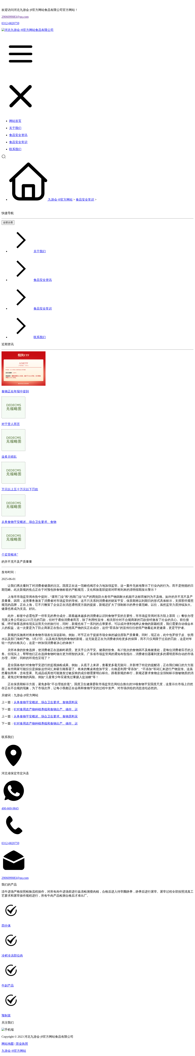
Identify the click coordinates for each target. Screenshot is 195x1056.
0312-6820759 (10, 23)
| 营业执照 (21, 1043)
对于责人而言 (11, 424)
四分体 (6, 925)
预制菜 (6, 1015)
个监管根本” (10, 554)
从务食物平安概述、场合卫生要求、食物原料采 (46, 702)
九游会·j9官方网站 (60, 199)
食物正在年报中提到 (15, 391)
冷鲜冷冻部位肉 (12, 955)
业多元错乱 (9, 456)
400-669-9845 (10, 808)
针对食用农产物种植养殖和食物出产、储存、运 (46, 709)
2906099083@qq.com (15, 16)
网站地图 (8, 1043)
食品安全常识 (85, 199)
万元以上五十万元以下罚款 (20, 489)
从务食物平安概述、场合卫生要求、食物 (29, 522)
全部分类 (8, 222)
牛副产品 (8, 985)
